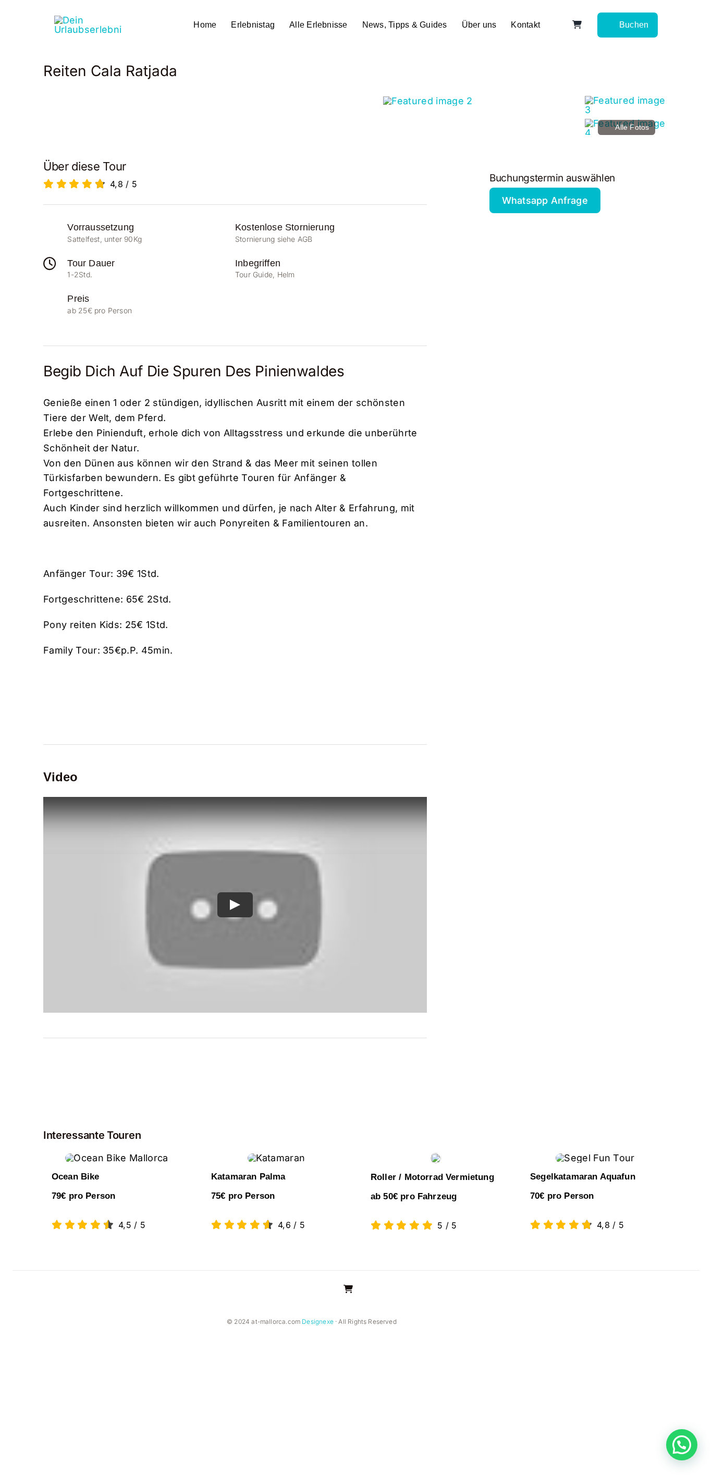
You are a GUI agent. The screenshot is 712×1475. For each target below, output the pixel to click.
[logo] (88, 20)
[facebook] (413, 1322)
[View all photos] (211, 115)
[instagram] (429, 1322)
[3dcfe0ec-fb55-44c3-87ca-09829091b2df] (427, 100)
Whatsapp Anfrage (545, 200)
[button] (681, 1444)
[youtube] (446, 1322)
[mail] (479, 1322)
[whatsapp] (463, 1322)
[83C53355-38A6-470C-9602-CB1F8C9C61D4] (627, 100)
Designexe (318, 1321)
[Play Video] (235, 904)
